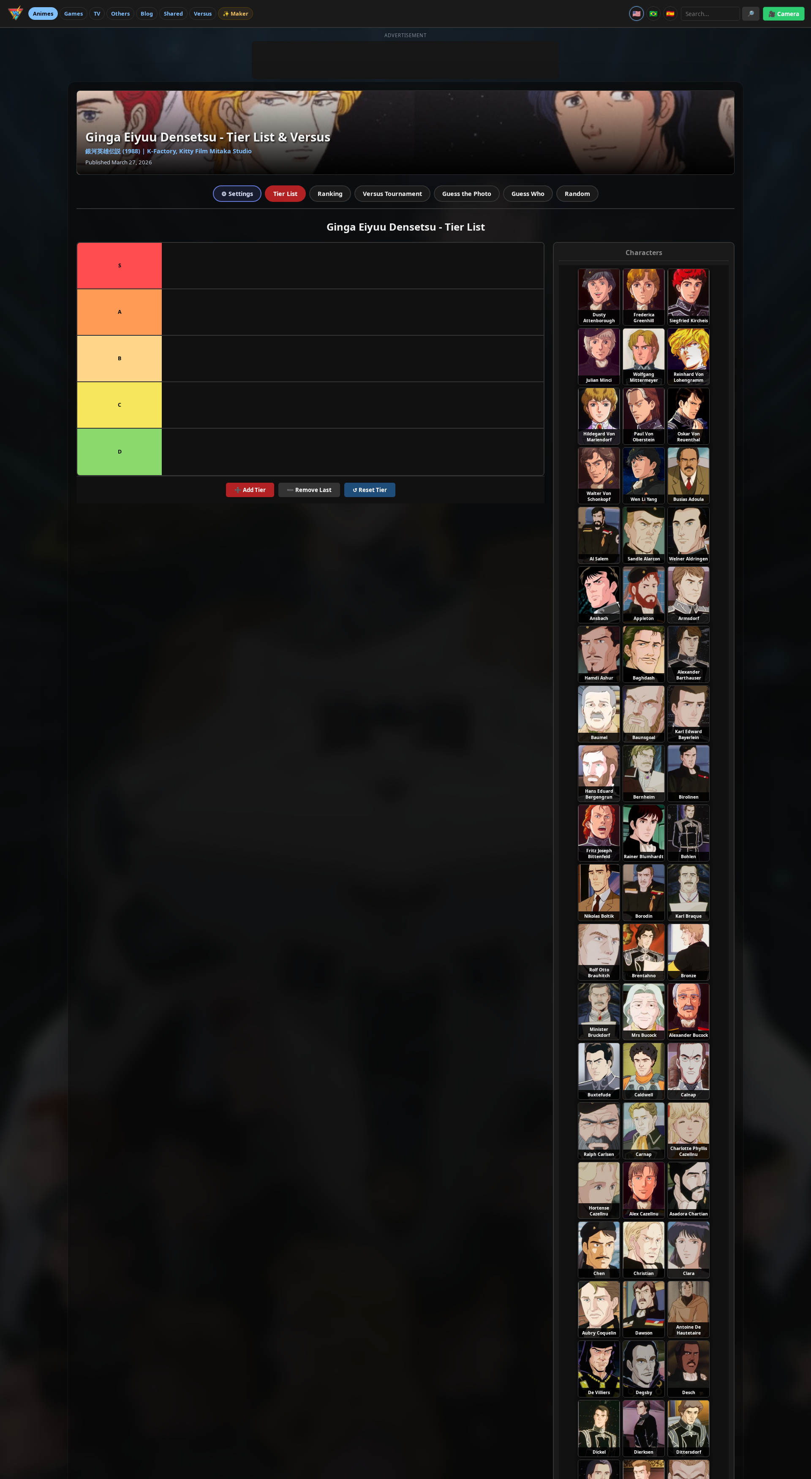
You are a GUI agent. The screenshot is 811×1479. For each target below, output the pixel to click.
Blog (147, 13)
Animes (43, 13)
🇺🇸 (636, 13)
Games (73, 13)
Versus (203, 13)
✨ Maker (235, 13)
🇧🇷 (653, 13)
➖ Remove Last (309, 490)
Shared (173, 13)
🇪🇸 (670, 13)
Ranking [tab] (330, 194)
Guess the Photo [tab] (466, 194)
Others (120, 13)
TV (97, 13)
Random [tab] (577, 194)
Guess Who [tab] (528, 194)
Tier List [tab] (285, 194)
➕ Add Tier (250, 490)
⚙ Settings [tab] (237, 194)
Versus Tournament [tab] (392, 194)
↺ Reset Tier (370, 490)
